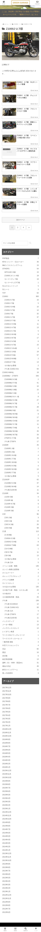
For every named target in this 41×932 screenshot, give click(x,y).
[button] (30, 243)
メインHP (19, 71)
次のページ (20, 220)
